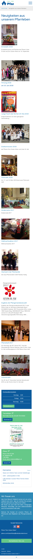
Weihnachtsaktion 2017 (9, 241)
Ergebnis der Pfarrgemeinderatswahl (14, 303)
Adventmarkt (5, 377)
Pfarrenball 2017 (7, 343)
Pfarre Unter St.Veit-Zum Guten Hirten (7, 3)
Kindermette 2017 (7, 210)
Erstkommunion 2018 (8, 147)
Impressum (3, 551)
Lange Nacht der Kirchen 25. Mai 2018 (15, 114)
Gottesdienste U (8, 406)
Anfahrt (6, 463)
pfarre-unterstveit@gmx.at (14, 459)
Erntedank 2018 (7, 47)
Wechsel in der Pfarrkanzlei (10, 272)
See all (28, 470)
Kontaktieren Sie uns (16, 541)
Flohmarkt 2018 (6, 177)
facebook (14, 526)
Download (7, 419)
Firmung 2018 (6, 83)
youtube (18, 526)
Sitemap (9, 551)
